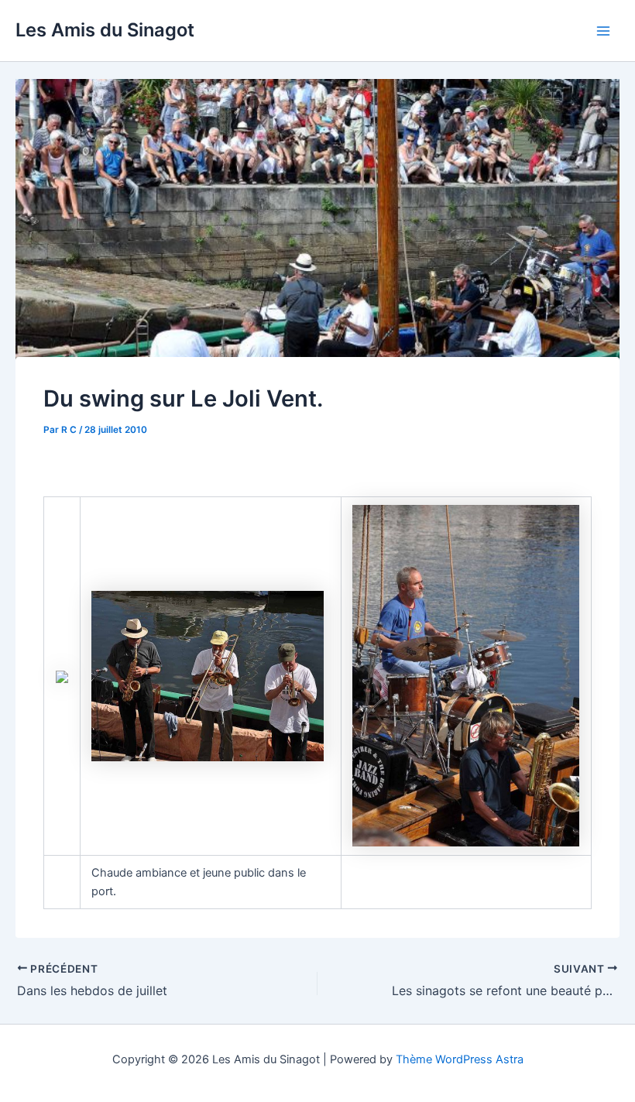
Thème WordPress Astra (459, 1059)
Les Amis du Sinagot (104, 30)
